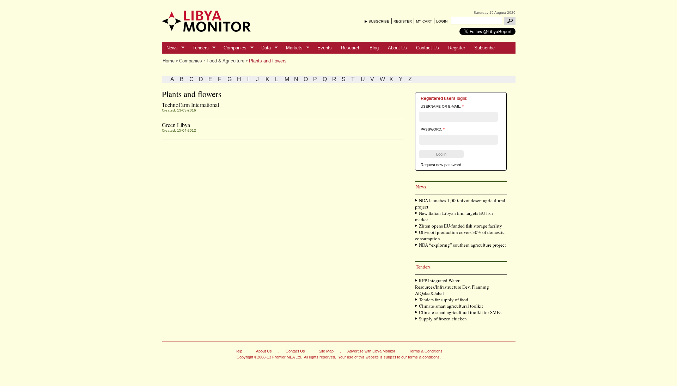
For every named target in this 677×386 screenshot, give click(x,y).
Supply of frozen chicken (443, 318)
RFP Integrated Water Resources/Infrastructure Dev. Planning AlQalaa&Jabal (452, 286)
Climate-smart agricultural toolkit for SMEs (460, 312)
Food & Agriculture (225, 61)
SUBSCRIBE (378, 21)
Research (350, 47)
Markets (292, 48)
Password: (433, 129)
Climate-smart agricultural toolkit (451, 306)
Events (324, 47)
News (170, 48)
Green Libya (176, 124)
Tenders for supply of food (443, 299)
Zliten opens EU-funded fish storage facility (460, 226)
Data (264, 48)
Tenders (198, 48)
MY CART (424, 21)
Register (456, 47)
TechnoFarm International (190, 104)
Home (169, 61)
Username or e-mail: (442, 106)
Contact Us (427, 47)
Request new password (441, 165)
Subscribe (484, 47)
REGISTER (403, 21)
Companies (232, 48)
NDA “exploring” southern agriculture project (462, 245)
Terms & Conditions (426, 351)
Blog (374, 47)
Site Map (326, 351)
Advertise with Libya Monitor (371, 351)
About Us (397, 47)
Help (238, 351)
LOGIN (441, 21)
